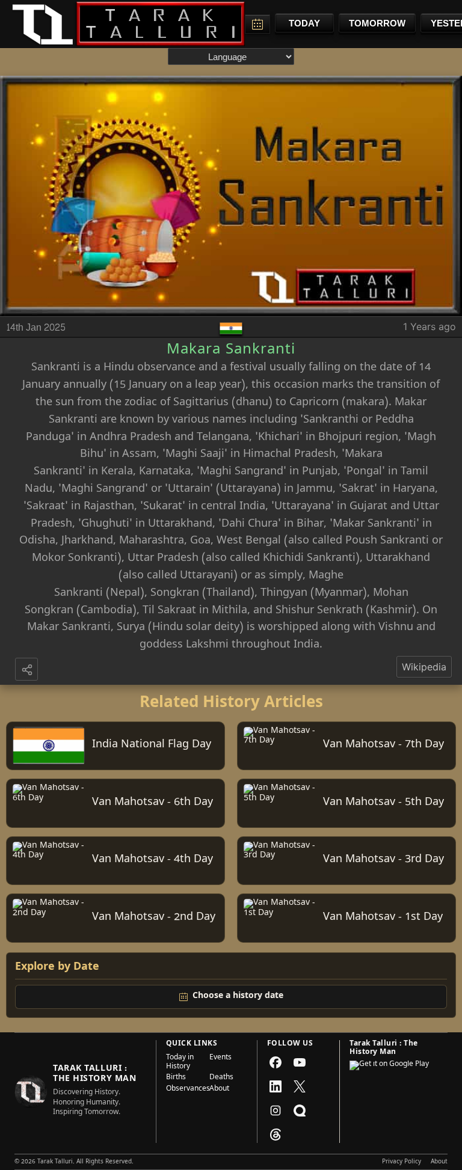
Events (220, 1058)
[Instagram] (275, 1110)
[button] (28, 670)
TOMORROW (377, 23)
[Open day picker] (257, 24)
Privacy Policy (401, 1162)
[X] (299, 1086)
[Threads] (275, 1134)
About (219, 1089)
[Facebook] (275, 1062)
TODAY (304, 23)
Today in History (180, 1062)
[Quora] (299, 1110)
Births (176, 1078)
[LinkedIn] (275, 1086)
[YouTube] (299, 1062)
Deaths (221, 1078)
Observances (184, 1089)
